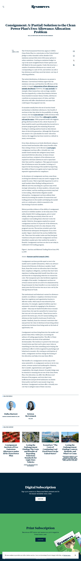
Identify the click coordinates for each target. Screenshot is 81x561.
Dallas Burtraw (33, 35)
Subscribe (40, 499)
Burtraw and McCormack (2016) (38, 256)
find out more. (67, 555)
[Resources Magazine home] (41, 7)
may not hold (50, 89)
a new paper (51, 148)
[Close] (75, 555)
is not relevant (38, 115)
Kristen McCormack (47, 35)
